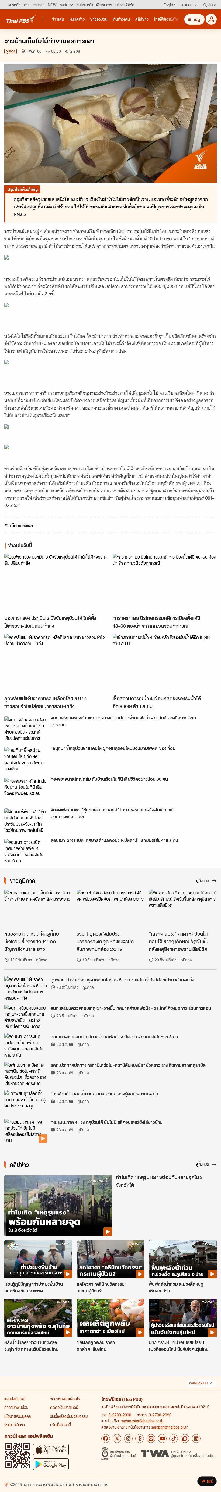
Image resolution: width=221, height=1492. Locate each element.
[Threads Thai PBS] (139, 1438)
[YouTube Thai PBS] (162, 1438)
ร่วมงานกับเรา (14, 1424)
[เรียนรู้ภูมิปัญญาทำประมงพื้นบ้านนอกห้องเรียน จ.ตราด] (38, 1259)
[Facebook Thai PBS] (105, 1438)
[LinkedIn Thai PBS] (196, 1438)
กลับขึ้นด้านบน (198, 1383)
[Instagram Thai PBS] (128, 1438)
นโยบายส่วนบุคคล (17, 1416)
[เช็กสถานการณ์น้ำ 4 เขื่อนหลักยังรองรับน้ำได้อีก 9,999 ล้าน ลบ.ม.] (165, 663)
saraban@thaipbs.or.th (169, 1427)
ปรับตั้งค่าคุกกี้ (60, 1424)
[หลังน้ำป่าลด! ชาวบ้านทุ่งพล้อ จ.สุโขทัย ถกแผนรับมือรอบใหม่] (38, 1318)
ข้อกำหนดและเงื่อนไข (65, 1398)
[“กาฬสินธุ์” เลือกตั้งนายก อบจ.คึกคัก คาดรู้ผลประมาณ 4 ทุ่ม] (25, 1102)
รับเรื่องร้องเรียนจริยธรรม (69, 1416)
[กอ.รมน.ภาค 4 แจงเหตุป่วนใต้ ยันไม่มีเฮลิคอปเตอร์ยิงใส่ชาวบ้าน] (25, 1131)
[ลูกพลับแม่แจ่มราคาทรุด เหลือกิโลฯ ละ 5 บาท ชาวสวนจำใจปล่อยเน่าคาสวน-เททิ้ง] (25, 988)
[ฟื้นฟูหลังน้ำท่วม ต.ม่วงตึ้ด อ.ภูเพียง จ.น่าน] (183, 1259)
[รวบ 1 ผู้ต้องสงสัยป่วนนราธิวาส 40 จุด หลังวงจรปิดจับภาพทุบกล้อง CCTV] (110, 909)
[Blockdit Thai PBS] (185, 1438)
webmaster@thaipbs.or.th (142, 1420)
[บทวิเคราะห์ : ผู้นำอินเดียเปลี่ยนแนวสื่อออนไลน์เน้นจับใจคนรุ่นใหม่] (183, 1318)
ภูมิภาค (10, 51)
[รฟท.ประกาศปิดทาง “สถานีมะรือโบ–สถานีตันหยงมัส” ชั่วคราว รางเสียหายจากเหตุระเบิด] (25, 1074)
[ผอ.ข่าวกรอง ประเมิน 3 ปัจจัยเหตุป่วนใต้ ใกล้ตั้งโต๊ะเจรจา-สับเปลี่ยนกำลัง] (56, 583)
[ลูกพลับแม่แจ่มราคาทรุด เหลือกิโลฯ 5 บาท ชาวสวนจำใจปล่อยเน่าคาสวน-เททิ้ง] (56, 663)
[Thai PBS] (21, 19)
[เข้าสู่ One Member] (211, 19)
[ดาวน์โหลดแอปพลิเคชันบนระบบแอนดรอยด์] (51, 1464)
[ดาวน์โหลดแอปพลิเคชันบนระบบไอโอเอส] (51, 1449)
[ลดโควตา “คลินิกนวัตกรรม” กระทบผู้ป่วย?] (110, 1259)
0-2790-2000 (120, 1415)
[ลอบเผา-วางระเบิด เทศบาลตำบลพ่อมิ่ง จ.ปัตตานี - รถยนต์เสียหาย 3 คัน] (25, 851)
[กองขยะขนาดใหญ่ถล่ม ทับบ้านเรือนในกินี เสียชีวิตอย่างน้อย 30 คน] (25, 790)
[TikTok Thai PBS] (173, 1438)
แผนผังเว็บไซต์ (14, 1398)
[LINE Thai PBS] (151, 1438)
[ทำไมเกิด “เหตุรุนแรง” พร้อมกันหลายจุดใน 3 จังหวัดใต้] (58, 1205)
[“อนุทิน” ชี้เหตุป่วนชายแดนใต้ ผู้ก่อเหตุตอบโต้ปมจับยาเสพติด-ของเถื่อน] (25, 759)
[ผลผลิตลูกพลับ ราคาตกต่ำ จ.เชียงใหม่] (110, 1318)
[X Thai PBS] (117, 1438)
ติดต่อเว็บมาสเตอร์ (64, 1407)
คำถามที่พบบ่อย (16, 1407)
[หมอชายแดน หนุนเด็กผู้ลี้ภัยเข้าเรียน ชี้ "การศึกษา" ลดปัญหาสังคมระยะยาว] (38, 909)
